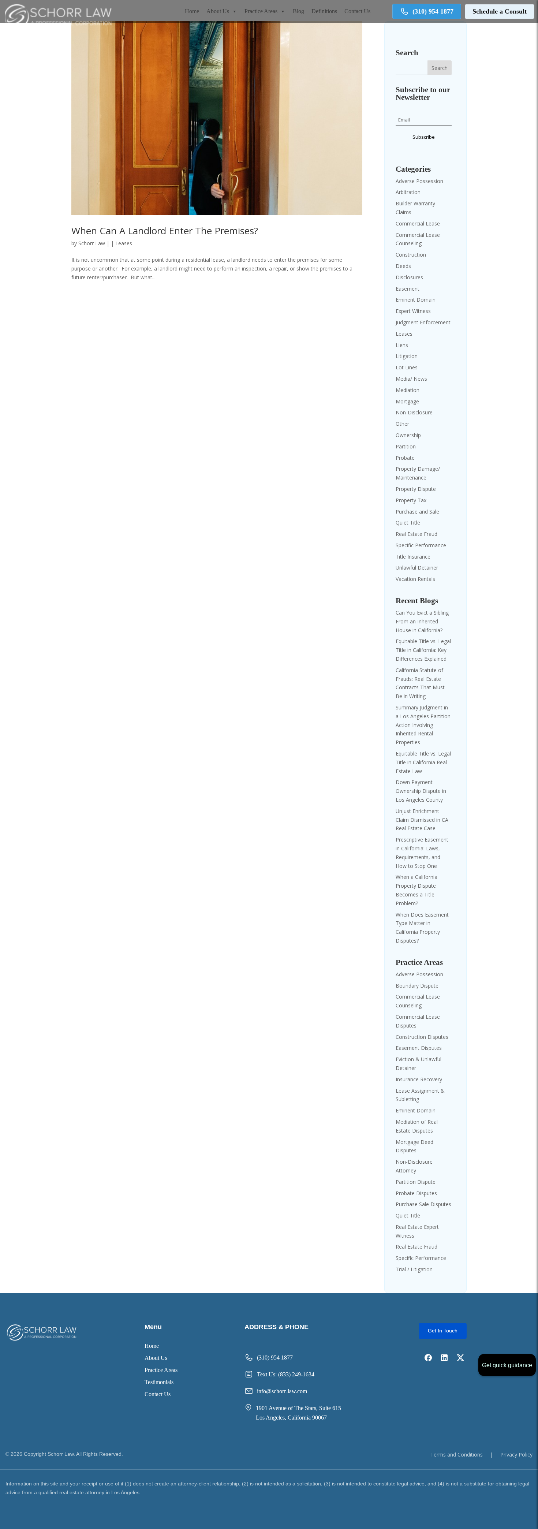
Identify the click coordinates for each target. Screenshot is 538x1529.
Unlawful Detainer (417, 567)
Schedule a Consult (499, 11)
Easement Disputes (419, 1047)
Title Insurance (413, 556)
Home (192, 11)
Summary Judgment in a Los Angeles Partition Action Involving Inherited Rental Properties (423, 725)
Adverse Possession (419, 181)
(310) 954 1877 (432, 11)
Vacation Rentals (415, 578)
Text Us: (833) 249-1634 (285, 1374)
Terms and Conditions (456, 1454)
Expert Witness (413, 310)
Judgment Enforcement (423, 322)
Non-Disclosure (414, 412)
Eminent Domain (416, 299)
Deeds (403, 265)
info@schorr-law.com (282, 1391)
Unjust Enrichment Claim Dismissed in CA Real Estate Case (422, 820)
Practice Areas (260, 11)
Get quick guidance (507, 1365)
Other (402, 423)
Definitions (324, 11)
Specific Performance (421, 545)
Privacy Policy (516, 1454)
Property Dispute (416, 488)
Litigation (407, 356)
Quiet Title (408, 522)
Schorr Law (91, 243)
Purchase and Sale (417, 511)
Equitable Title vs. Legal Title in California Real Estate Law (423, 762)
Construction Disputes (422, 1036)
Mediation (407, 390)
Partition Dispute (416, 1181)
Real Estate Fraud (416, 533)
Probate (405, 457)
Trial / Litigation (414, 1269)
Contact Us (357, 11)
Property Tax (411, 500)
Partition (406, 446)
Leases (123, 243)
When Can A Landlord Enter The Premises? (164, 230)
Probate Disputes (416, 1193)
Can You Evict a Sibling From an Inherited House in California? (422, 621)
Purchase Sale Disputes (423, 1204)
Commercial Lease (418, 223)
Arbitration (408, 192)
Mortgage (407, 401)
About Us (217, 11)
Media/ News (411, 378)
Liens (402, 345)
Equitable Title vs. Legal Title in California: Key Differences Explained (423, 650)
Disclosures (409, 277)
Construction (411, 254)
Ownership (408, 435)
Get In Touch (442, 1331)
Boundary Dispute (417, 985)
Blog (298, 11)
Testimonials (159, 1382)
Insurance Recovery (419, 1079)
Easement (407, 288)
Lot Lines (407, 367)
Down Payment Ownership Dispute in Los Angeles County (421, 791)
